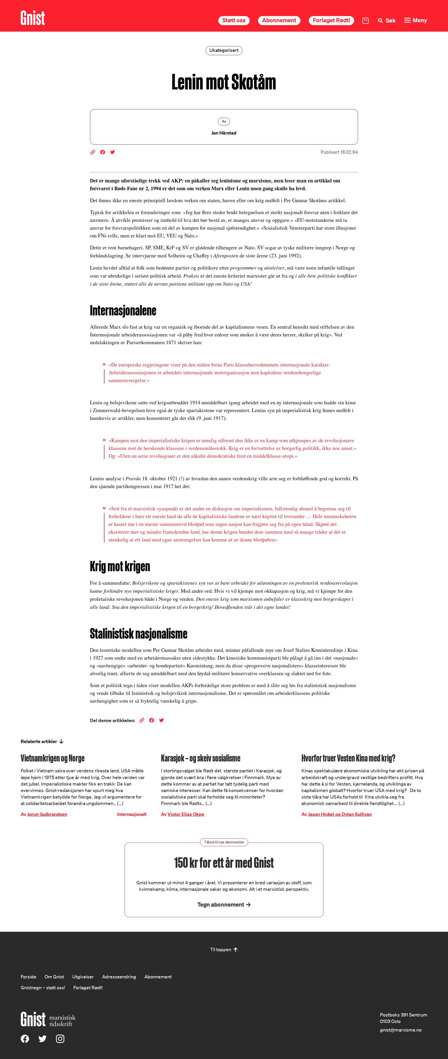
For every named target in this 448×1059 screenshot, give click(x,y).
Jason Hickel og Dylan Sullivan (340, 814)
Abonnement (279, 20)
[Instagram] (60, 1041)
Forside (28, 976)
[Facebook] (25, 1041)
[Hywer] (33, 17)
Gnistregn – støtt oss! (43, 987)
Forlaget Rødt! (331, 20)
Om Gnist (54, 976)
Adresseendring (119, 976)
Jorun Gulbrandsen (47, 814)
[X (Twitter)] (42, 1041)
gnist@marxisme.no (401, 1030)
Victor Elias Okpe (185, 814)
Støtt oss (234, 20)
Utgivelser (83, 976)
